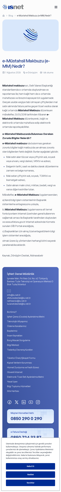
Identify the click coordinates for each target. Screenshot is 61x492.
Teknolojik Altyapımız (17, 321)
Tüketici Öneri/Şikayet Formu (21, 358)
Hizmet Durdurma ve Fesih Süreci (23, 367)
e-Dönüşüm (31, 72)
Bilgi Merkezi (13, 345)
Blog (11, 15)
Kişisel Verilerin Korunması (19, 362)
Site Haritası (13, 391)
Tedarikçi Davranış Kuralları (20, 349)
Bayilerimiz (12, 331)
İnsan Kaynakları (14, 335)
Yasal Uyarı (12, 381)
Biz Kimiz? (12, 312)
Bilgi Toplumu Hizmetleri (18, 386)
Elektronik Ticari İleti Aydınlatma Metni (25, 377)
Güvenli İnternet (15, 372)
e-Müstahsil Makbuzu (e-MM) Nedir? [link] (34, 15)
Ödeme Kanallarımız (16, 326)
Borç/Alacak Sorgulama (18, 340)
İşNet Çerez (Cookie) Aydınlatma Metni (25, 316)
